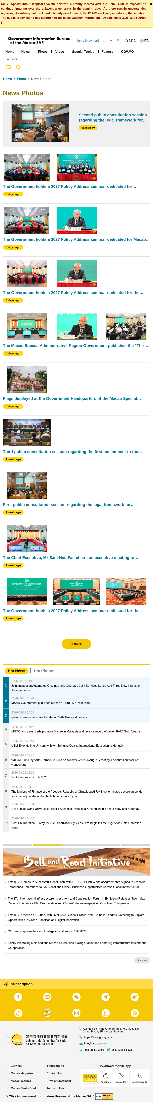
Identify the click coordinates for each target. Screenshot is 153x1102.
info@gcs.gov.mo (95, 1043)
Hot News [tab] (16, 671)
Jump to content (87, 40)
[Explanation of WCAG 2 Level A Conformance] (104, 1096)
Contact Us (54, 1073)
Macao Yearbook (22, 1080)
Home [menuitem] (9, 51)
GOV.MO (16, 1065)
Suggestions (55, 1065)
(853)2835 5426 (122, 1049)
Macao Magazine (22, 1073)
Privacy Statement (59, 1080)
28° (132, 40)
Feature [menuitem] (107, 51)
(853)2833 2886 (94, 1049)
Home (7, 79)
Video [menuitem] (59, 51)
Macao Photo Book (24, 1088)
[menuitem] (26, 52)
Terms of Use (55, 1088)
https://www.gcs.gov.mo (99, 1037)
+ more (142, 960)
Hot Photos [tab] (44, 671)
